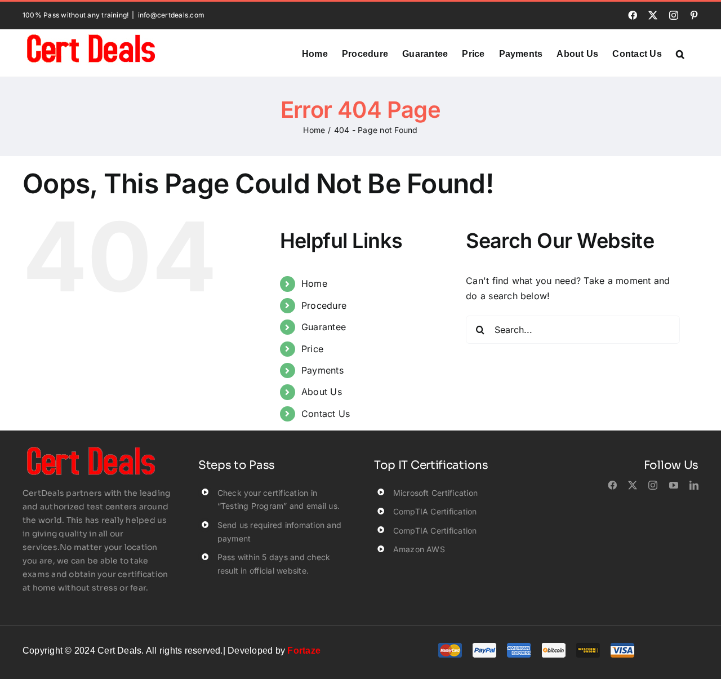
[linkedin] (693, 485)
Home (314, 283)
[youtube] (673, 485)
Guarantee (323, 326)
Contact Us (325, 413)
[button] (680, 53)
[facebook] (612, 485)
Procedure (323, 305)
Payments (322, 370)
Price (312, 348)
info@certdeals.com (171, 15)
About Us (321, 391)
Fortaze (304, 650)
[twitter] (632, 485)
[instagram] (652, 485)
